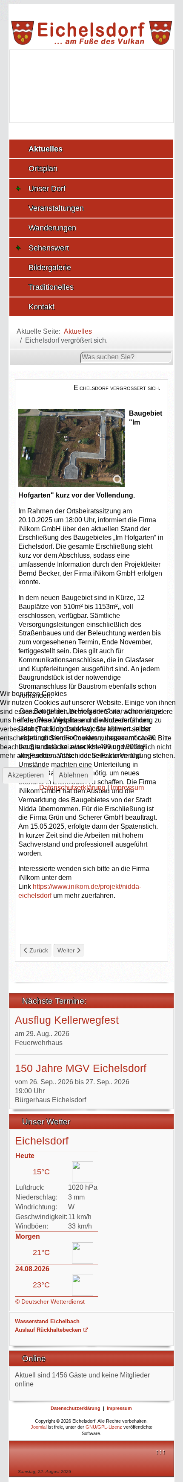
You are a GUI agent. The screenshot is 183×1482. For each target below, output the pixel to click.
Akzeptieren (26, 775)
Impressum (127, 787)
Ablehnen (73, 775)
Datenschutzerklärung (72, 787)
